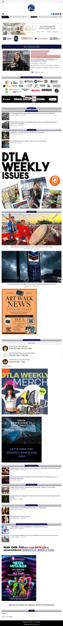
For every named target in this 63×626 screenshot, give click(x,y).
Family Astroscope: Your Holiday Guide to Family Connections (28, 141)
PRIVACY (4, 613)
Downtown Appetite (40, 51)
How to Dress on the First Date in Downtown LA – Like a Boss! (28, 508)
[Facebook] (54, 14)
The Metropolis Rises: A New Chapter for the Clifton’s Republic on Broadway (32, 113)
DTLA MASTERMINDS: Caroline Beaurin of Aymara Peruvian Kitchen (44, 60)
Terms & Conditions (7, 616)
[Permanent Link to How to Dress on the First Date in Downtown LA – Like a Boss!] (5, 511)
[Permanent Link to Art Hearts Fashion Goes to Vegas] (5, 519)
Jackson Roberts (14, 115)
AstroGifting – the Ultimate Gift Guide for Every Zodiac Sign (27, 132)
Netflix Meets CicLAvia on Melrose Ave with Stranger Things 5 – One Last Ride (32, 487)
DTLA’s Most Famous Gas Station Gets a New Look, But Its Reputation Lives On (31, 284)
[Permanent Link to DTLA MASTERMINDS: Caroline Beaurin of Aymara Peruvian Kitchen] (16, 60)
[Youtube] (58, 14)
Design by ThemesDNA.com (31, 624)
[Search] (60, 14)
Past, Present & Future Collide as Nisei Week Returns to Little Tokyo (31, 247)
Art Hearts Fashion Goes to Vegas (20, 516)
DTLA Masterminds (39, 54)
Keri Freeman (34, 63)
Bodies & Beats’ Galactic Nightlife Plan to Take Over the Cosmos (29, 527)
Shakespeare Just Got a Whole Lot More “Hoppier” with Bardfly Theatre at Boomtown (35, 468)
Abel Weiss (13, 480)
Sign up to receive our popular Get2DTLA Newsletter (31, 605)
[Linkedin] (56, 14)
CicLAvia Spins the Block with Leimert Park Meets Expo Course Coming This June (34, 535)
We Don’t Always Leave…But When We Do (45, 56)
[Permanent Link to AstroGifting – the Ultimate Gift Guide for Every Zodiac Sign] (5, 135)
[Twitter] (51, 14)
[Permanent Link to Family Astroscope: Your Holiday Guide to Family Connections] (5, 144)
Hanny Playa (13, 125)
